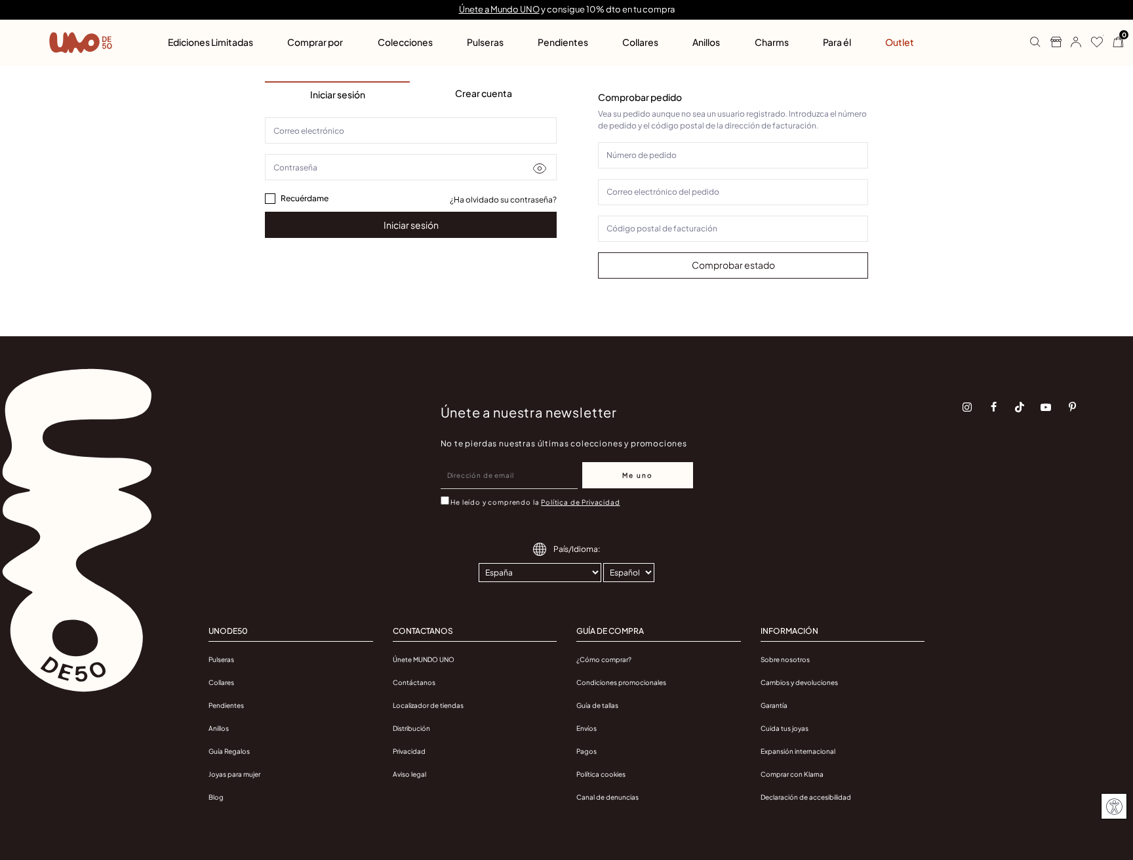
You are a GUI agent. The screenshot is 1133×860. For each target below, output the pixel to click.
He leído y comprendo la (535, 502)
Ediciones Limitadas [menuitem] (210, 42)
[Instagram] (967, 407)
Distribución (411, 728)
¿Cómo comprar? (603, 659)
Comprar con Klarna (792, 774)
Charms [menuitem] (772, 42)
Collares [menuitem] (640, 42)
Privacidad (409, 751)
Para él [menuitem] (837, 42)
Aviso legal (409, 774)
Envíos (586, 728)
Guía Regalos (229, 751)
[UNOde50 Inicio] (80, 42)
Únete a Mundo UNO (499, 9)
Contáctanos (414, 682)
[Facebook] (993, 407)
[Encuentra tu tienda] (1051, 42)
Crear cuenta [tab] (483, 93)
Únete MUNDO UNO (423, 659)
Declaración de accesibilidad (806, 797)
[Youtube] (1046, 407)
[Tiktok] (1019, 407)
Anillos (219, 728)
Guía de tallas (597, 705)
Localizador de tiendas (428, 705)
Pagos (586, 751)
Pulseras (221, 659)
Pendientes (226, 705)
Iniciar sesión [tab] (337, 94)
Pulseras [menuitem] (485, 42)
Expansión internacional (798, 751)
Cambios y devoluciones (799, 682)
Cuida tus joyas (784, 728)
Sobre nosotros (785, 659)
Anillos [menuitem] (706, 42)
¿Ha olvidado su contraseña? (503, 200)
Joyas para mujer (234, 774)
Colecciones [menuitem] (405, 42)
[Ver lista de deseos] (1092, 42)
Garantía (774, 705)
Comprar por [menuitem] (315, 42)
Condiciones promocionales (621, 682)
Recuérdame (304, 198)
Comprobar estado (733, 265)
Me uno (637, 475)
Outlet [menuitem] (899, 42)
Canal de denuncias (607, 797)
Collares (221, 682)
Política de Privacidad (580, 502)
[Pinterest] (1072, 407)
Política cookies (601, 774)
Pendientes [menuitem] (563, 42)
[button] (1071, 42)
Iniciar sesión (411, 225)
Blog (216, 797)
